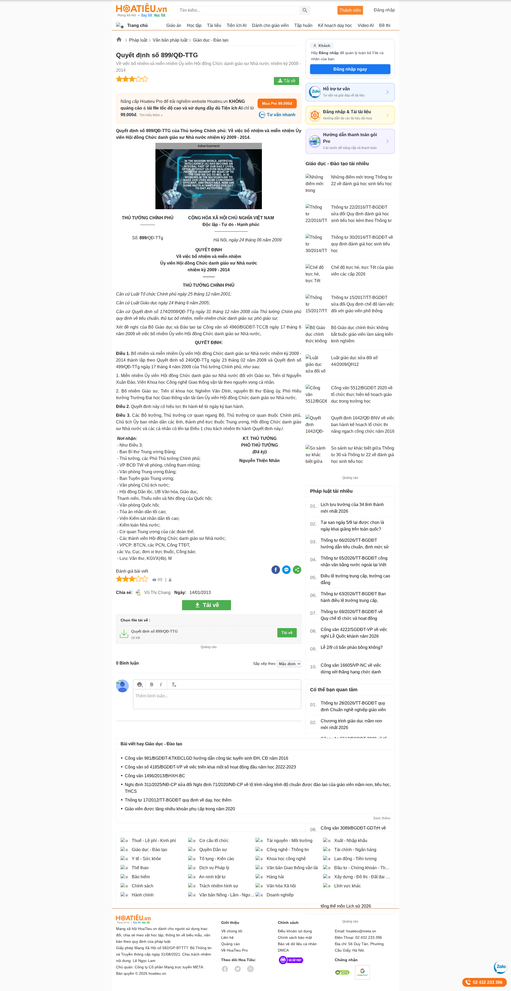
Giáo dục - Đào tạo (210, 40)
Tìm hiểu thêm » (151, 115)
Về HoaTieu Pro (234, 950)
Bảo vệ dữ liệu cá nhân (297, 944)
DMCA (283, 950)
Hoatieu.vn (119, 40)
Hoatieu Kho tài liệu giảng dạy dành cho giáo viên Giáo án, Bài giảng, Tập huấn (141, 10)
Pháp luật (138, 40)
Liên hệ (227, 937)
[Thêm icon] (139, 684)
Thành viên (350, 10)
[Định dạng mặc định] (173, 684)
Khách (324, 45)
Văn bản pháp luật (170, 40)
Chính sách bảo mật (295, 937)
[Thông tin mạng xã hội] (291, 965)
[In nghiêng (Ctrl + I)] (161, 684)
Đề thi (384, 25)
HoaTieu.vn (140, 919)
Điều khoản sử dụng (295, 931)
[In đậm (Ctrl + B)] (151, 684)
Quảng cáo (230, 944)
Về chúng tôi (231, 931)
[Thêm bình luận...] (217, 699)
